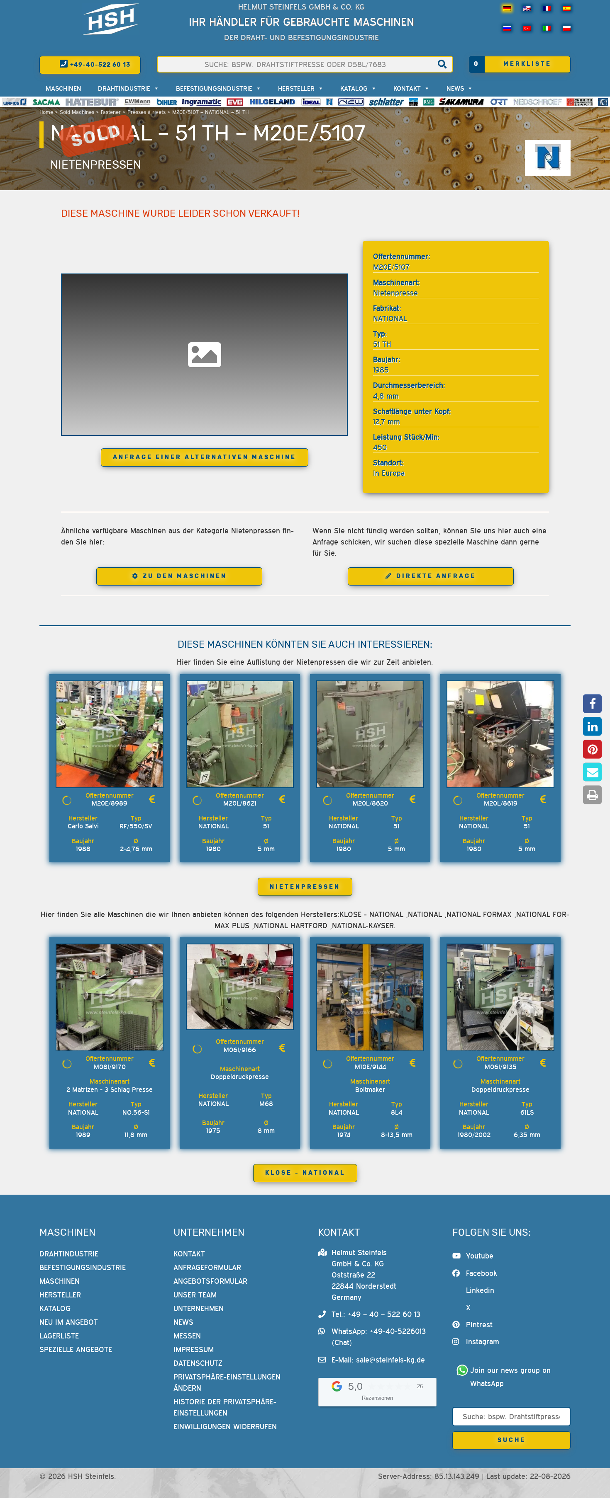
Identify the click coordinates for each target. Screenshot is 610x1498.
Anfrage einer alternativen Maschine (204, 457)
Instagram (482, 1341)
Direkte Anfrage (436, 576)
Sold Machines (77, 112)
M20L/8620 (370, 803)
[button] (592, 703)
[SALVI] (413, 102)
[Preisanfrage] (151, 799)
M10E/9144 (370, 1066)
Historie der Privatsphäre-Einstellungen (224, 1407)
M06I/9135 (501, 1066)
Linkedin (480, 1290)
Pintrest (479, 1324)
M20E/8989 (109, 803)
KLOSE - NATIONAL (305, 1172)
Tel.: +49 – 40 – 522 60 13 (376, 1314)
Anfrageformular (207, 1267)
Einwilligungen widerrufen (225, 1426)
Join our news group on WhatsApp (511, 1377)
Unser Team (195, 1294)
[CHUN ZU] (579, 102)
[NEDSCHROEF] (537, 102)
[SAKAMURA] (462, 102)
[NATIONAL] (329, 102)
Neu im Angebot (68, 1322)
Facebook (481, 1273)
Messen (187, 1335)
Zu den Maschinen (185, 576)
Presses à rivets (146, 112)
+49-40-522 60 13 (99, 64)
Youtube (479, 1255)
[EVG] (235, 102)
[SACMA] (46, 102)
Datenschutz (197, 1363)
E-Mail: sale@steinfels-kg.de (378, 1359)
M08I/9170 (110, 1066)
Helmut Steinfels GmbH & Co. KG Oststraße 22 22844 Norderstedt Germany (364, 1275)
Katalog (354, 88)
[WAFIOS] (14, 102)
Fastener (111, 112)
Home (46, 112)
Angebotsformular (210, 1281)
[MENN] (138, 102)
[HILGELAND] (272, 102)
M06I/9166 (240, 1049)
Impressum (193, 1349)
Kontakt (407, 88)
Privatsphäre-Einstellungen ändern (227, 1382)
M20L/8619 (500, 803)
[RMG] (428, 102)
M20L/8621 (239, 803)
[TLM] (603, 102)
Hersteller (296, 88)
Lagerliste (59, 1335)
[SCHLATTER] (386, 102)
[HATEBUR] (92, 102)
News (455, 88)
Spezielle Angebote (75, 1349)
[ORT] (499, 102)
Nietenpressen (95, 165)
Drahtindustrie (124, 88)
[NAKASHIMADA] (351, 102)
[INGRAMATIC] (202, 102)
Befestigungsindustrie (214, 88)
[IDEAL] (311, 102)
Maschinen (63, 88)
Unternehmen (198, 1308)
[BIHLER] (166, 102)
